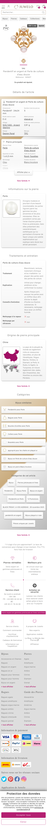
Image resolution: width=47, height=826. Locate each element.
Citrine (27, 675)
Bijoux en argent (36, 491)
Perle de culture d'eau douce (31, 149)
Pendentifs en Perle (16, 499)
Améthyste (28, 701)
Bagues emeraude (9, 717)
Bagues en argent (8, 667)
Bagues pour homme (10, 679)
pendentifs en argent (13, 515)
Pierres (14, 19)
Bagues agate (7, 697)
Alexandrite (29, 697)
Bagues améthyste (9, 701)
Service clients (12, 626)
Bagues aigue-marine (10, 705)
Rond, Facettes (31, 156)
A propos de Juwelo (34, 626)
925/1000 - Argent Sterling (11, 126)
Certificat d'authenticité (12, 635)
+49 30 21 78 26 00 (12, 604)
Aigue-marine (30, 667)
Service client (12, 590)
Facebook (17, 779)
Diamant (27, 679)
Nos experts (34, 630)
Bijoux (5, 19)
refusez (6, 804)
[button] (3, 6)
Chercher (43, 12)
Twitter (4, 779)
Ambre (27, 671)
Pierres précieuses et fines (28, 483)
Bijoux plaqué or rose (33, 515)
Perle (5, 148)
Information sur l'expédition (12, 645)
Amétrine (28, 705)
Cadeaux (23, 19)
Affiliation (34, 644)
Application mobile (35, 634)
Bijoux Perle (21, 491)
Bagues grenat (7, 721)
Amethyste (28, 663)
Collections (34, 19)
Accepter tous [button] (23, 815)
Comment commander (12, 630)
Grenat (27, 683)
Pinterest (10, 779)
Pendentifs (8, 491)
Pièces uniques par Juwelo (23, 523)
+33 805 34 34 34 (14, 599)
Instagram (23, 779)
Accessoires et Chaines (11, 659)
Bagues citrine (7, 713)
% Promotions (33, 499)
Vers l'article (22, 181)
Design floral (9, 133)
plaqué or (28, 119)
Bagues (4, 663)
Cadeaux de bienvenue (12, 640)
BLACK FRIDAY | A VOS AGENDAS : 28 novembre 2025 (23, 507)
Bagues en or (7, 671)
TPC (26, 133)
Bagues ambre (7, 709)
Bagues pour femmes (10, 675)
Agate (26, 659)
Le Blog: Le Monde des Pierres (34, 639)
